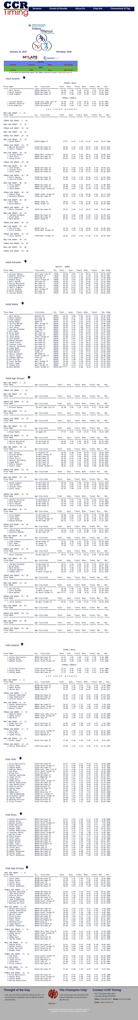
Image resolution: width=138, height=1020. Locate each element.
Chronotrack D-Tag (120, 8)
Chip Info (97, 8)
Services (37, 8)
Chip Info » (52, 1003)
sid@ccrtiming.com (107, 1002)
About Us (80, 8)
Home (50, 1009)
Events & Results (58, 8)
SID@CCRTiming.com (65, 72)
